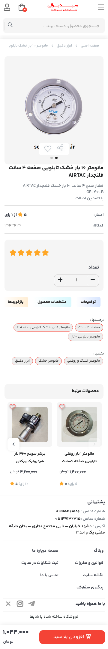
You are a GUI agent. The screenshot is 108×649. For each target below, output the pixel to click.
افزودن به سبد (69, 637)
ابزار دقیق (64, 46)
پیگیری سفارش (90, 587)
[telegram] (31, 605)
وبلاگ (99, 551)
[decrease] (93, 280)
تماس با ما (49, 575)
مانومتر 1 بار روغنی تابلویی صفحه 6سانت (79, 457)
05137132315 (68, 519)
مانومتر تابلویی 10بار (85, 336)
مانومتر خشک (48, 360)
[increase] (60, 280)
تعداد (93, 267)
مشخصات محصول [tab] (52, 302)
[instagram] (20, 605)
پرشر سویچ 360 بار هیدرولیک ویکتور (29, 457)
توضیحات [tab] (88, 302)
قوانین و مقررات (89, 563)
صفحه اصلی (90, 46)
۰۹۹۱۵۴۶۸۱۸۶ (68, 511)
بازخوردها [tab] (15, 302)
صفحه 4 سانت (89, 327)
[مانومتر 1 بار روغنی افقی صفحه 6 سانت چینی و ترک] (79, 424)
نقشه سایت (93, 575)
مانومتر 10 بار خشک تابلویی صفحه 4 (43, 327)
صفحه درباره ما (45, 551)
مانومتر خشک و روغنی (83, 360)
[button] (94, 444)
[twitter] (8, 605)
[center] (10, 25)
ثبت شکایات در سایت (39, 563)
